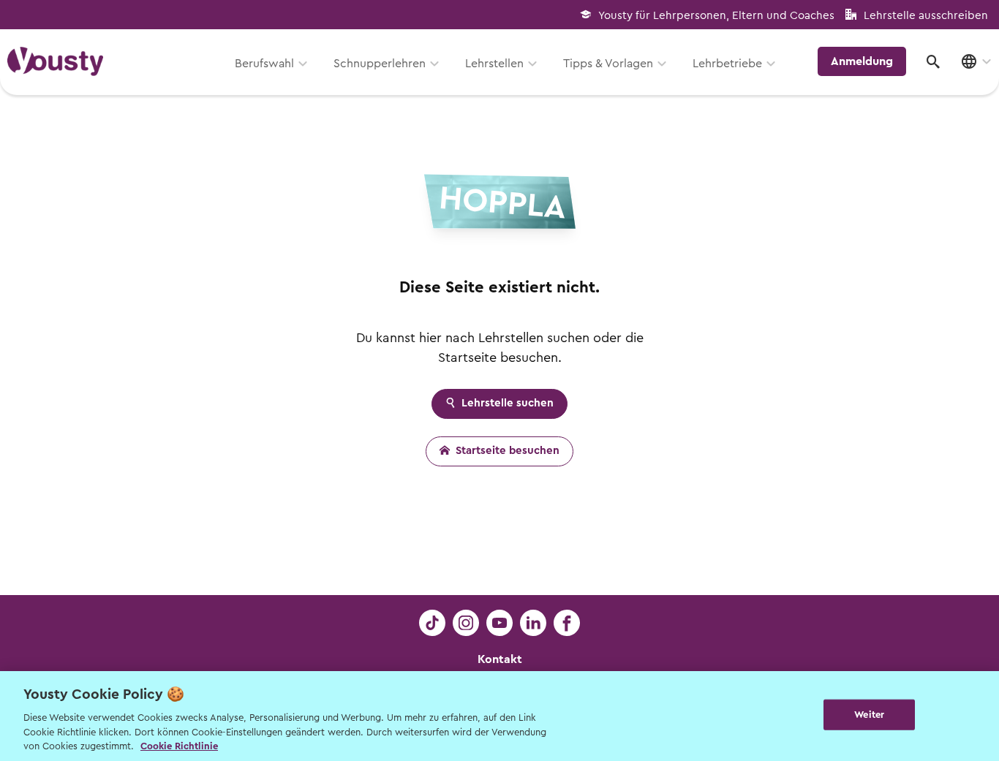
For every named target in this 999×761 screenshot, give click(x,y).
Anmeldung (862, 61)
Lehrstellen (494, 63)
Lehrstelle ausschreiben (926, 15)
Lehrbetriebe (727, 63)
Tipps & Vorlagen (608, 63)
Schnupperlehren (379, 63)
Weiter (869, 714)
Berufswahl (264, 63)
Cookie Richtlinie (179, 746)
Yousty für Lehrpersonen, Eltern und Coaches (716, 15)
